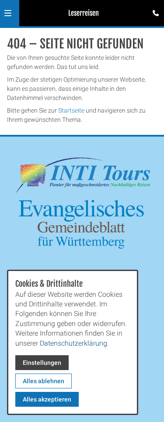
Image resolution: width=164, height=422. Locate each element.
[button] (8, 13)
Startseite (71, 110)
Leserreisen (83, 13)
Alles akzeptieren (47, 399)
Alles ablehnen (43, 380)
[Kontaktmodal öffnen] (153, 10)
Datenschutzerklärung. (74, 343)
